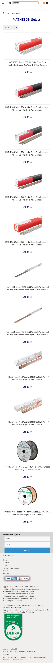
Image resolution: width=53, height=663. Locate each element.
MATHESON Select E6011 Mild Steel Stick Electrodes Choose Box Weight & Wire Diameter (27, 243)
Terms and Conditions (10, 657)
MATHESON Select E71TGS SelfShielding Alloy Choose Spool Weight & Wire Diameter (27, 468)
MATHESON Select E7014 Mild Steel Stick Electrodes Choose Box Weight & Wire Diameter (27, 153)
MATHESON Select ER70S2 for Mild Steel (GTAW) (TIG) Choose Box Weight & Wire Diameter (27, 423)
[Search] (10, 2)
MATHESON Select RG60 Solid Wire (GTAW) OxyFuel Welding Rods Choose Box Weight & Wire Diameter (27, 288)
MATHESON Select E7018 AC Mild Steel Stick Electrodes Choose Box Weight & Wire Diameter (27, 63)
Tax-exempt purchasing (11, 568)
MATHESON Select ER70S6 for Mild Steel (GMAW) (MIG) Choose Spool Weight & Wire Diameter (27, 513)
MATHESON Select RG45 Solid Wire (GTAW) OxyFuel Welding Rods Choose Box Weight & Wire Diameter (27, 333)
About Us (6, 563)
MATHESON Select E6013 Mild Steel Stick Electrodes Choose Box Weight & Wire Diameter (27, 198)
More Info (6, 571)
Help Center (7, 573)
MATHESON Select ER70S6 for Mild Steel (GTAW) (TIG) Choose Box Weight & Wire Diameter (27, 378)
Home (5, 560)
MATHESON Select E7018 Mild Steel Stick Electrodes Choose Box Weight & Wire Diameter (27, 108)
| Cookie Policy (17, 660)
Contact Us (6, 565)
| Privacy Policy (25, 657)
